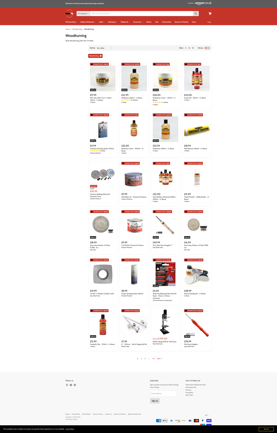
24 (186, 48)
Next (159, 359)
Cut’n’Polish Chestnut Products (132, 245)
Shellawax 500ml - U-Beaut (163, 149)
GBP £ (206, 415)
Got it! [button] (266, 429)
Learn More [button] (69, 429)
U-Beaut (92, 102)
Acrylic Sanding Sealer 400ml (132, 294)
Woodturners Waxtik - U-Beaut (195, 149)
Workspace (112, 22)
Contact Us (108, 414)
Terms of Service (98, 414)
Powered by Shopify (71, 419)
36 (189, 48)
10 (153, 359)
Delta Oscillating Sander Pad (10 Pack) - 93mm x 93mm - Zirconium (164, 296)
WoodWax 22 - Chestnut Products (133, 197)
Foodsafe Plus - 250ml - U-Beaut (102, 344)
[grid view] (206, 48)
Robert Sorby (125, 346)
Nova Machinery (157, 344)
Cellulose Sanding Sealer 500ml (102, 149)
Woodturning (77, 29)
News (194, 22)
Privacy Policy (76, 414)
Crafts (101, 22)
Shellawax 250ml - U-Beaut (131, 98)
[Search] (196, 13)
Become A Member (181, 22)
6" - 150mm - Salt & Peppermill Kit (134, 344)
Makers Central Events (134, 414)
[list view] (209, 48)
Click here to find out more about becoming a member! (84, 3)
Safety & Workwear (87, 22)
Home (67, 29)
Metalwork (125, 22)
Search (67, 414)
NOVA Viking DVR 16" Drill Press (164, 342)
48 (193, 48)
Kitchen (149, 22)
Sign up (155, 401)
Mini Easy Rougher (191, 344)
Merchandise (166, 22)
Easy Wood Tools (158, 247)
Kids (156, 22)
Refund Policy (86, 414)
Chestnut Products (95, 153)
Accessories (137, 22)
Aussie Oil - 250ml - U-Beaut (195, 98)
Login (209, 22)
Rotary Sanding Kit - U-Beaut (195, 294)
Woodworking (70, 22)
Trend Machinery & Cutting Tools (162, 300)
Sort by (92, 48)
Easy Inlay (93, 250)
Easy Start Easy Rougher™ (162, 245)
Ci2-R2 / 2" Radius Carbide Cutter (102, 294)
